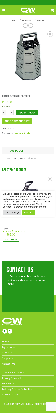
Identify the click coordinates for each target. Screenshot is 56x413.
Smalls (40, 20)
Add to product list (17, 121)
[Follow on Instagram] (10, 331)
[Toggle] (5, 151)
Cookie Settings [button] (12, 212)
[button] (4, 10)
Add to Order (27, 112)
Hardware (27, 20)
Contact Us (8, 364)
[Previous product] (30, 25)
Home (15, 20)
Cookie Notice (10, 394)
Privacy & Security (12, 378)
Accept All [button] (28, 212)
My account (9, 347)
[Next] (12, 85)
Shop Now (7, 358)
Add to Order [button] (11, 240)
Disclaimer (8, 383)
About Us (7, 352)
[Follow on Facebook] (4, 331)
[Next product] (25, 25)
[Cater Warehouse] (28, 10)
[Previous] (4, 85)
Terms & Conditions (13, 372)
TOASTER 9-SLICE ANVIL (14, 231)
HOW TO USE (15, 151)
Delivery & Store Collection (17, 389)
